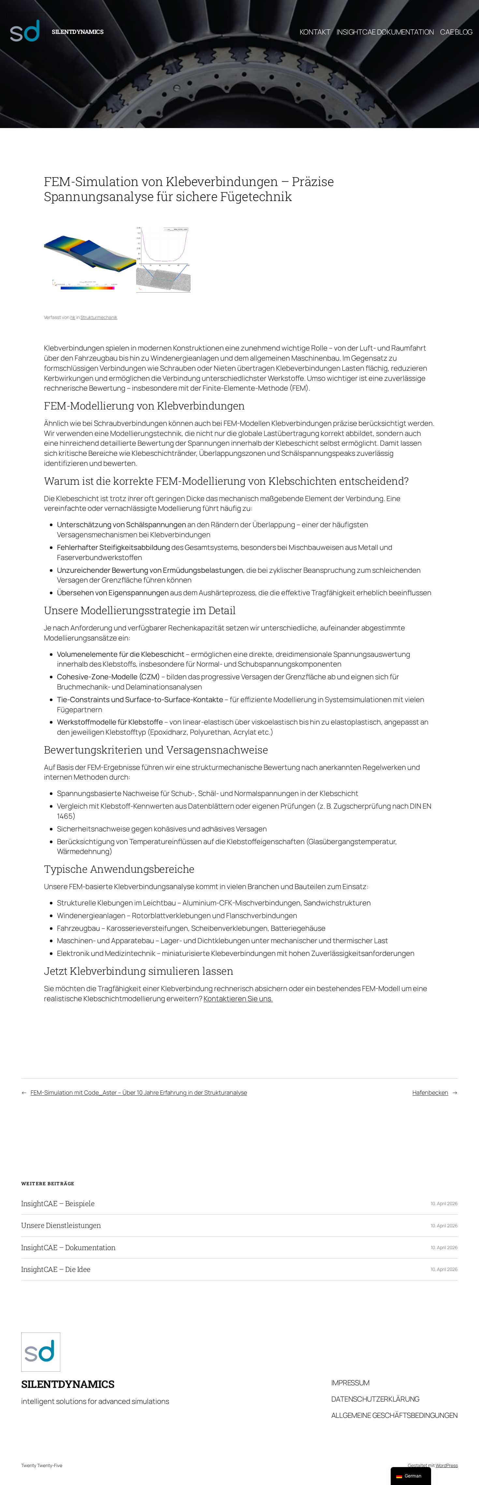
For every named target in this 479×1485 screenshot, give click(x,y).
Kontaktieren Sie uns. (238, 998)
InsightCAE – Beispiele (57, 1203)
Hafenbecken (430, 1092)
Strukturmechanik (98, 317)
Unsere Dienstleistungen (61, 1225)
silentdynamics (77, 32)
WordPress (447, 1465)
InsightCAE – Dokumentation (68, 1247)
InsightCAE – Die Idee (56, 1269)
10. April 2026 (444, 1203)
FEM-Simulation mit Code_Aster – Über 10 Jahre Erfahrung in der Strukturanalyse (139, 1092)
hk (72, 317)
